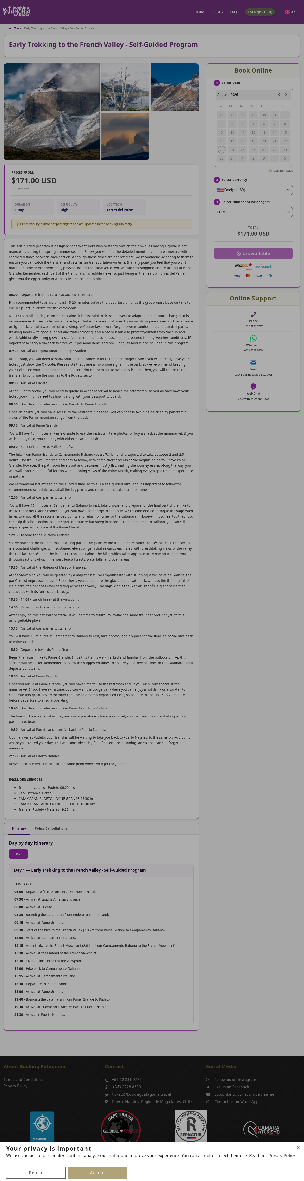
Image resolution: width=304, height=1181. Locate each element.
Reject (36, 1173)
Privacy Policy (282, 1155)
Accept (97, 1173)
